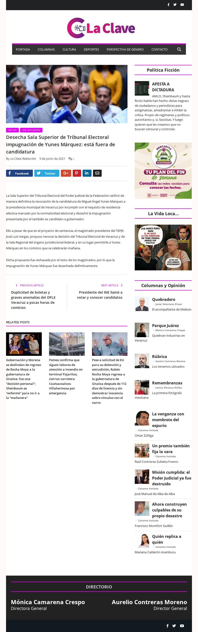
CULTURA (69, 49)
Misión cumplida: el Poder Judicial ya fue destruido (171, 478)
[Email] (97, 173)
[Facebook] (168, 5)
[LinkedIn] (87, 173)
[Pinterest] (77, 173)
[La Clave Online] (101, 27)
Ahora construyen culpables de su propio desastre (169, 510)
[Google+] (66, 173)
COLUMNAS (46, 49)
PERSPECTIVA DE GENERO (125, 49)
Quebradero (163, 299)
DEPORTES (91, 49)
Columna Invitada (148, 430)
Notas (12, 130)
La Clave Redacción (23, 158)
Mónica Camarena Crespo (170, 330)
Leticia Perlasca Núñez (169, 387)
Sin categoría (31, 130)
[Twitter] (174, 5)
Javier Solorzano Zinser (169, 304)
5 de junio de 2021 (52, 158)
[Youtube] (182, 5)
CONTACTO (159, 49)
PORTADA (23, 49)
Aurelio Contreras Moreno (170, 361)
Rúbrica (159, 356)
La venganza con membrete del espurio (168, 419)
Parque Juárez (165, 325)
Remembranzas (167, 383)
